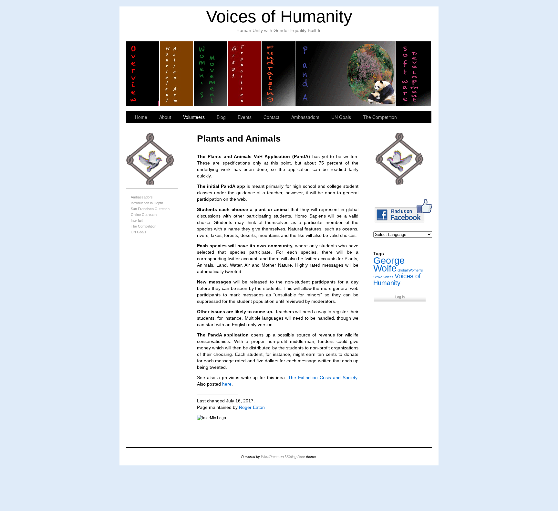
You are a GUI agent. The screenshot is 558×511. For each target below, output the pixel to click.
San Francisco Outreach (150, 209)
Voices (388, 277)
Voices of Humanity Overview (143, 73)
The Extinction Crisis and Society (322, 377)
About (165, 117)
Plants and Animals (345, 73)
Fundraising (278, 73)
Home (141, 117)
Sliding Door (295, 457)
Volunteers (194, 117)
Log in (400, 297)
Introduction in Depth (147, 203)
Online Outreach (144, 215)
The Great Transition (245, 73)
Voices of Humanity (279, 16)
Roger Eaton (252, 407)
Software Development (413, 73)
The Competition (380, 117)
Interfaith (137, 220)
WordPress (270, 457)
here (227, 384)
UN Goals (341, 117)
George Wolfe (389, 264)
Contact (271, 117)
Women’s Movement (211, 73)
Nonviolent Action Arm (177, 73)
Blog (221, 117)
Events (245, 117)
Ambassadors (305, 117)
